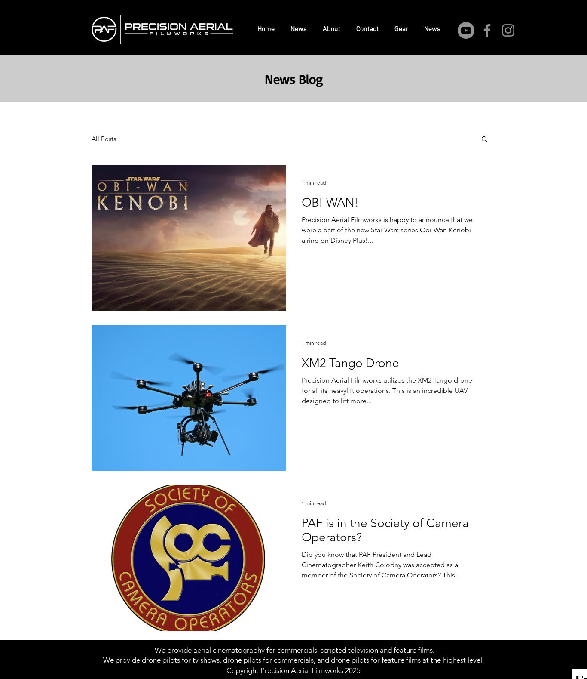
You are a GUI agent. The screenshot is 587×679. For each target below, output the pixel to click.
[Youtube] (466, 30)
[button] (484, 139)
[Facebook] (487, 30)
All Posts (104, 139)
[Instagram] (508, 30)
